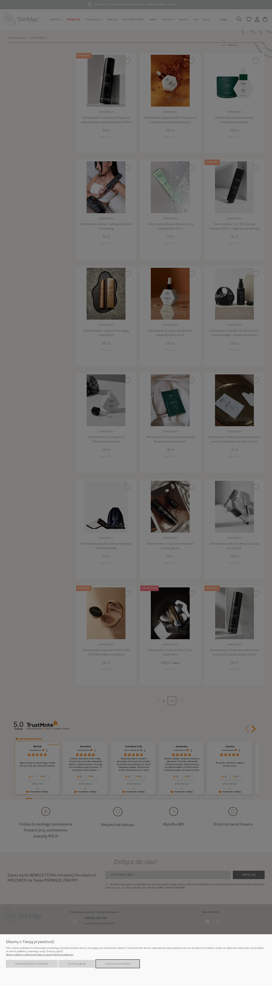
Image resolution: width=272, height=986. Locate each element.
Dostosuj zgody (77, 964)
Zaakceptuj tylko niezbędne (31, 964)
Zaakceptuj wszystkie (117, 964)
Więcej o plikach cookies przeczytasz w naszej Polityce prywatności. (40, 954)
